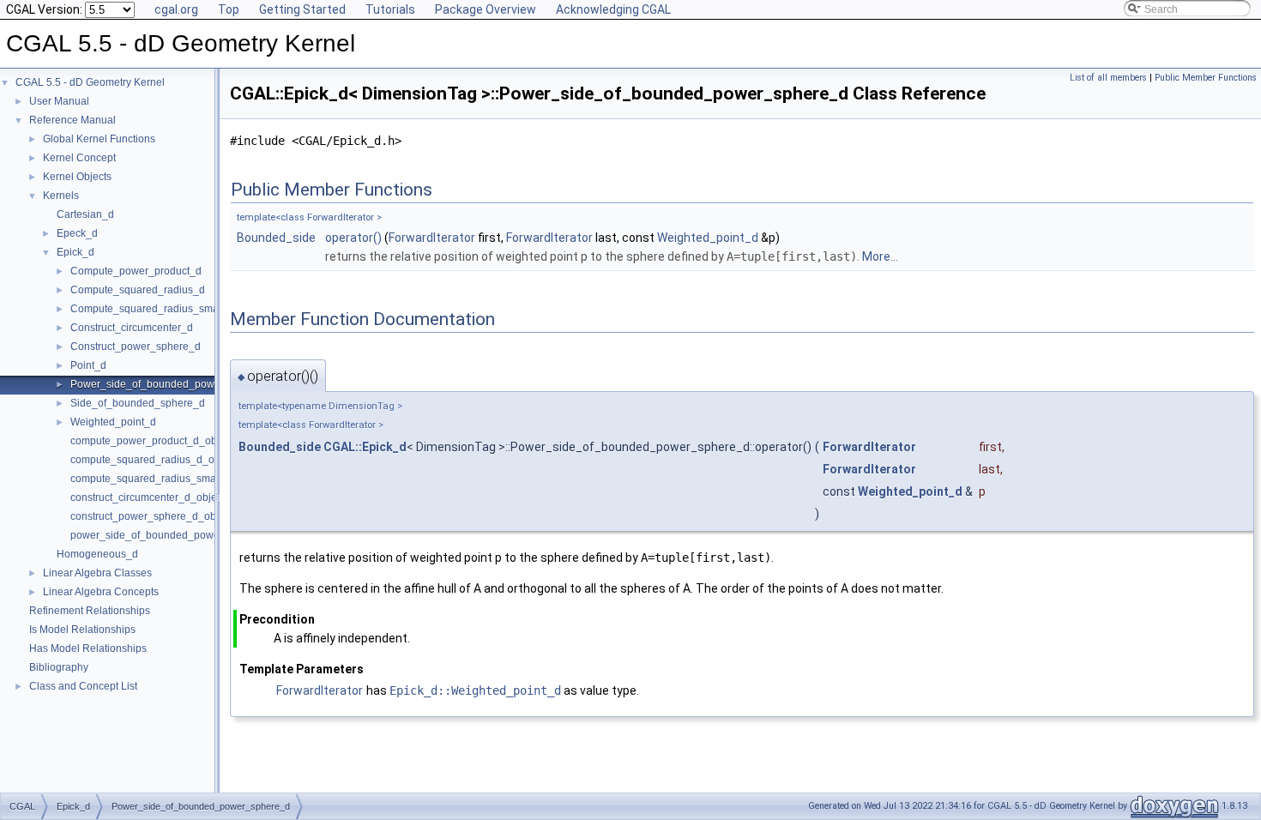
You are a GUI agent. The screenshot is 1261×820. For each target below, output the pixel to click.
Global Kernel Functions (99, 139)
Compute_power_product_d (136, 271)
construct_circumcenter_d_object (147, 497)
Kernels (61, 196)
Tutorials (390, 9)
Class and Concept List (83, 686)
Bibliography (58, 667)
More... (880, 256)
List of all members (1108, 77)
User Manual (59, 101)
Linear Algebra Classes (97, 573)
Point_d (88, 365)
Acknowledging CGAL (613, 9)
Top (228, 9)
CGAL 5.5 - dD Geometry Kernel (90, 82)
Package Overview (485, 9)
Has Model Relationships (88, 648)
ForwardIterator (432, 237)
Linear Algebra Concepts (101, 592)
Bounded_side (276, 237)
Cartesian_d (85, 214)
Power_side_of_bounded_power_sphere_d (172, 384)
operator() (353, 237)
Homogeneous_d (97, 554)
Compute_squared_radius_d (137, 290)
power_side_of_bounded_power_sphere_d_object (189, 535)
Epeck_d (77, 233)
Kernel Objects (77, 177)
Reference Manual (72, 120)
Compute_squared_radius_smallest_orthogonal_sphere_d (207, 309)
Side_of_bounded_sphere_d (137, 403)
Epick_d (75, 252)
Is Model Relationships (82, 630)
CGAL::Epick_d (365, 447)
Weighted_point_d (113, 422)
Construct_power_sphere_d (135, 347)
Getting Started (302, 9)
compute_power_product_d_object (151, 441)
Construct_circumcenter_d (131, 328)
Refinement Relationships (89, 611)
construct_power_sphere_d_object (151, 516)
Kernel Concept (79, 158)
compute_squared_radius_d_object (153, 460)
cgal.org (176, 9)
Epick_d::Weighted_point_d (475, 690)
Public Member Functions (1206, 77)
